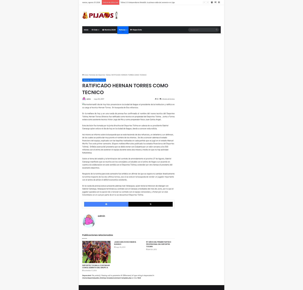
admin (89, 99)
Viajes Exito (137, 30)
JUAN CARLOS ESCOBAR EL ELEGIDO (125, 243)
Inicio (86, 30)
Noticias (122, 30)
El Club (95, 30)
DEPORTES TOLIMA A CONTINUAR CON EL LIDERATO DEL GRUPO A (96, 266)
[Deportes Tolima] (100, 15)
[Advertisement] (151, 53)
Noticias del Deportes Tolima (99, 75)
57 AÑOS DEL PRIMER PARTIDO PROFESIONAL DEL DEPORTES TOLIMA (158, 244)
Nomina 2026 (110, 30)
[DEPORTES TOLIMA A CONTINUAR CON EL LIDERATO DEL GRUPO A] (96, 252)
